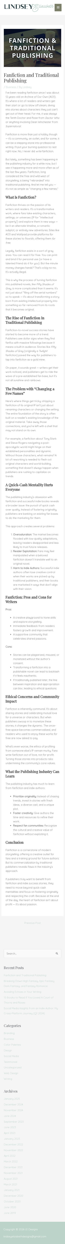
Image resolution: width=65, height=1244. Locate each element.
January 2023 (12, 1138)
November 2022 (13, 1150)
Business (11, 87)
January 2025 (12, 1098)
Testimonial (10, 1062)
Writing (8, 1079)
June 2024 (10, 1116)
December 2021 (13, 1167)
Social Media (11, 1056)
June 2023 (10, 1127)
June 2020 (10, 1207)
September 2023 (14, 1121)
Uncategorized (12, 1067)
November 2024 (13, 1110)
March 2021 (10, 1184)
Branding (9, 1033)
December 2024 (13, 1104)
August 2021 (11, 1178)
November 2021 (13, 1173)
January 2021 (12, 1190)
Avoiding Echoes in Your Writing (22, 991)
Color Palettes (12, 1044)
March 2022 (11, 1161)
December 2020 (13, 1195)
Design (8, 1050)
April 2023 (9, 1133)
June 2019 (10, 1213)
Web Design (11, 1073)
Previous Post (32, 923)
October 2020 (12, 1201)
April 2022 (9, 1155)
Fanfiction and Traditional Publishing (25, 975)
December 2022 (13, 1144)
